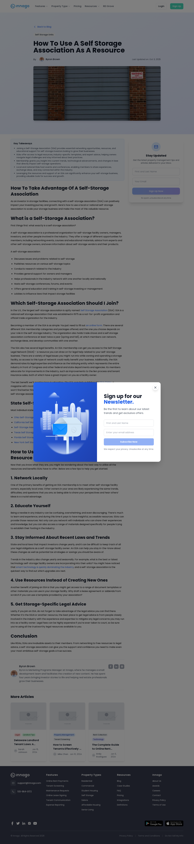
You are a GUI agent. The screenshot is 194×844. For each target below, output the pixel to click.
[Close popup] (155, 387)
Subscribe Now (128, 441)
